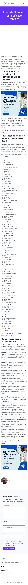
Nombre (5, 521)
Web (4, 533)
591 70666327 (9, 564)
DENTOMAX (11, 3)
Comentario (6, 505)
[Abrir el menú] (24, 3)
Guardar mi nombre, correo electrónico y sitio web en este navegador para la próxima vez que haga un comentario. (14, 542)
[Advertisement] (14, 40)
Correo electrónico (8, 527)
